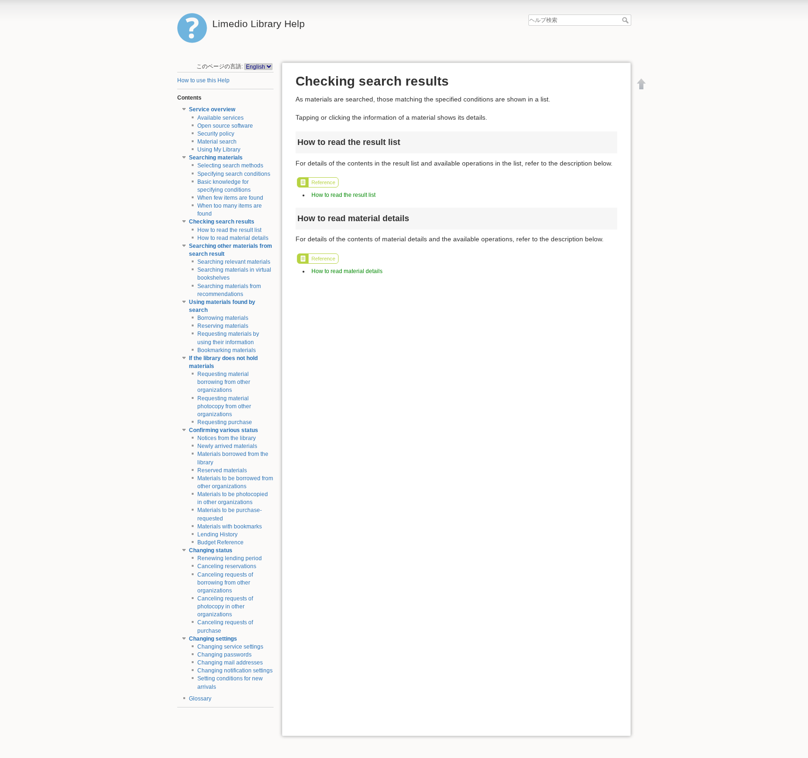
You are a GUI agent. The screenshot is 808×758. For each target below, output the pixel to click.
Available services (220, 118)
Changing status (210, 550)
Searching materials (216, 157)
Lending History (217, 534)
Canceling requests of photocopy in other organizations (225, 606)
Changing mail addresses (230, 662)
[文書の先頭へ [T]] (641, 83)
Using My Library (218, 149)
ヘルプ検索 (626, 20)
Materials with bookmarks (229, 526)
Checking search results (221, 221)
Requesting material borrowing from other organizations (223, 382)
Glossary (200, 698)
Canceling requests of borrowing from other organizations (225, 582)
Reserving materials (222, 326)
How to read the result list (229, 230)
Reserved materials (222, 470)
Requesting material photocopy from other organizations (224, 406)
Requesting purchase (224, 422)
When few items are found (230, 198)
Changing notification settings (235, 670)
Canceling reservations (226, 566)
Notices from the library (226, 438)
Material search (217, 141)
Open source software (225, 126)
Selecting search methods (230, 165)
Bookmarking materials (226, 350)
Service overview (212, 109)
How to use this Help (203, 80)
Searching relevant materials (233, 262)
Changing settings (213, 638)
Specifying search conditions (233, 174)
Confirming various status (223, 430)
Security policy (215, 133)
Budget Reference (220, 542)
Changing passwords (224, 654)
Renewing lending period (229, 558)
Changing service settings (230, 646)
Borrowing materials (222, 318)
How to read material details (232, 238)
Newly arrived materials (227, 446)
